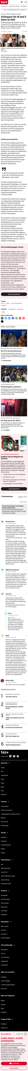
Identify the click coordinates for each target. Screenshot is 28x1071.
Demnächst (4, 949)
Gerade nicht (19, 1034)
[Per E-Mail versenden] (2, 318)
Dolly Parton (4, 821)
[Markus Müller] (2, 680)
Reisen (3, 1000)
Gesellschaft (4, 775)
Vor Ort (3, 953)
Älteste (25, 497)
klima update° (5, 903)
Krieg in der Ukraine (6, 810)
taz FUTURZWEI (5, 981)
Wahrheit (3, 794)
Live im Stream (5, 957)
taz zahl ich (4, 872)
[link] (5, 6)
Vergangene (4, 961)
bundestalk (4, 895)
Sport (2, 783)
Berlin (2, 787)
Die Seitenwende (6, 845)
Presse (3, 852)
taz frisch (3, 930)
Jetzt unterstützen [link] (14, 294)
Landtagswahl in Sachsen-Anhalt (10, 814)
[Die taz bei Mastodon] (10, 757)
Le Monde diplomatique (8, 985)
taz (5, 752)
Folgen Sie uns (4, 756)
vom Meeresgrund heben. (18, 145)
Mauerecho (4, 907)
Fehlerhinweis (20, 309)
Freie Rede (4, 911)
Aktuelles (3, 837)
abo (2, 864)
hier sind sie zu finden (9, 513)
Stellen (3, 849)
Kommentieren (12, 309)
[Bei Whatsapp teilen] (16, 318)
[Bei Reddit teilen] (23, 318)
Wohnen (3, 818)
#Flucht (3, 303)
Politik (3, 767)
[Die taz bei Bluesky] (14, 757)
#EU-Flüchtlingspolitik (16, 303)
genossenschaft (5, 868)
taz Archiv (4, 988)
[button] (26, 2)
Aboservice (4, 1028)
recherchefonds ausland (8, 876)
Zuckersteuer (5, 806)
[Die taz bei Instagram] (18, 757)
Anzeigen (3, 1012)
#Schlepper (4, 305)
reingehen (4, 914)
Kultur (2, 779)
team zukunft (4, 926)
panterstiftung (5, 880)
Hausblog (4, 841)
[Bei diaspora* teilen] (20, 318)
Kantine (3, 1004)
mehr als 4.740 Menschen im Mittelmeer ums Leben (13, 201)
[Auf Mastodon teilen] (6, 318)
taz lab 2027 (4, 965)
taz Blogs (3, 977)
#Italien (8, 303)
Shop (2, 1008)
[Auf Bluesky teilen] (9, 318)
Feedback (4, 1024)
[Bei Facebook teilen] (13, 318)
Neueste (20, 497)
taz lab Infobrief (5, 938)
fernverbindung (5, 899)
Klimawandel (4, 825)
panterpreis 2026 (6, 883)
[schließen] (25, 1034)
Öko (2, 771)
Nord (2, 790)
